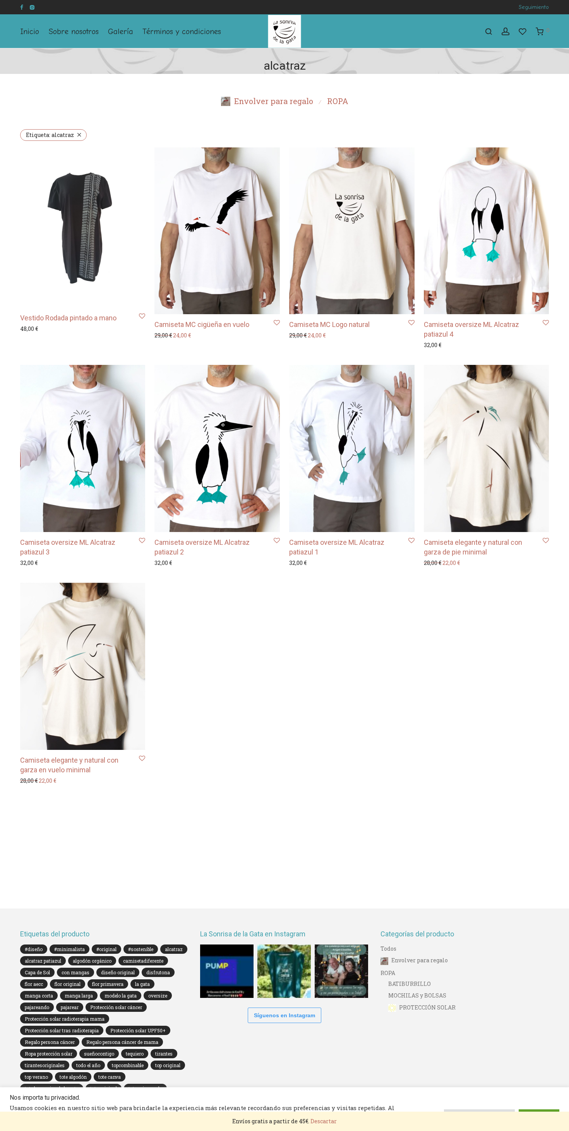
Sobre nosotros (73, 31)
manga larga (79, 995)
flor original (68, 984)
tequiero (135, 1054)
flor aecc (34, 984)
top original (167, 1065)
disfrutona (158, 972)
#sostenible (140, 949)
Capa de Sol (37, 972)
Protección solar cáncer (116, 1007)
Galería (120, 31)
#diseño (34, 949)
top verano (36, 1077)
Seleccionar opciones (47, 328)
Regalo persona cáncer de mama (122, 1042)
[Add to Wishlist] (142, 316)
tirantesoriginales (45, 1065)
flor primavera (107, 984)
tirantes (164, 1054)
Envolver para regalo (273, 101)
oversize (157, 995)
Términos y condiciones (181, 31)
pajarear (70, 1007)
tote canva (109, 1077)
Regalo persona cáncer (50, 1042)
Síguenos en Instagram (284, 1015)
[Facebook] (21, 6)
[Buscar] (488, 32)
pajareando (37, 1007)
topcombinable (128, 1065)
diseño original (118, 972)
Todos (388, 948)
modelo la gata (121, 995)
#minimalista (69, 949)
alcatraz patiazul (43, 961)
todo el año (88, 1065)
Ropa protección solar (48, 1054)
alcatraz (50, 135)
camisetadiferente (143, 961)
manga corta (39, 995)
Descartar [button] (323, 1121)
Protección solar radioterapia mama (65, 1019)
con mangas (75, 972)
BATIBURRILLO (409, 983)
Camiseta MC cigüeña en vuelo (201, 324)
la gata (142, 984)
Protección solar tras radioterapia (62, 1030)
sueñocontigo (99, 1054)
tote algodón (73, 1077)
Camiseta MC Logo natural (329, 324)
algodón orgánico (92, 961)
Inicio (29, 31)
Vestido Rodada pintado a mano (68, 318)
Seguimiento (534, 7)
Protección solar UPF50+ (138, 1030)
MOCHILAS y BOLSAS (417, 995)
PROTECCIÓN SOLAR (427, 1007)
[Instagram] (32, 6)
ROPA (337, 101)
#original (106, 949)
